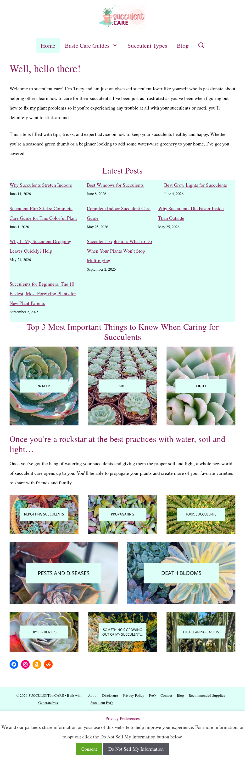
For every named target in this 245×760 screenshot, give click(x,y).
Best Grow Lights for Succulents (195, 185)
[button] (201, 45)
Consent (89, 749)
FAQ (152, 695)
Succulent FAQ (101, 702)
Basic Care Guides (87, 45)
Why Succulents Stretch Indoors (41, 185)
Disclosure (110, 695)
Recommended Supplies (207, 695)
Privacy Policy (133, 695)
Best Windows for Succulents (115, 185)
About (92, 695)
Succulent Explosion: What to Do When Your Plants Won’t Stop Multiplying (119, 251)
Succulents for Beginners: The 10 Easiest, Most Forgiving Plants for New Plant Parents (43, 293)
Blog (183, 45)
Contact (166, 695)
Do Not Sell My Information (136, 749)
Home (48, 45)
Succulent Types (147, 45)
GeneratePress (48, 702)
